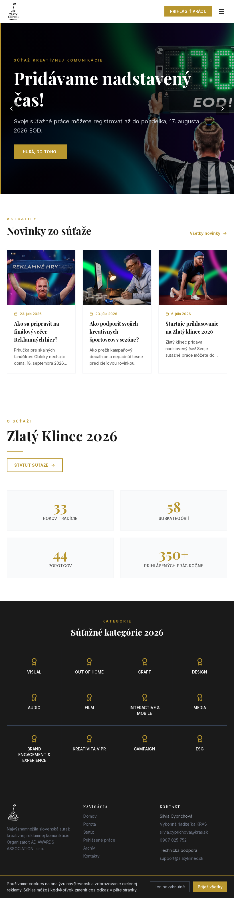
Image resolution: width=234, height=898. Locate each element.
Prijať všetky (210, 886)
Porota (89, 824)
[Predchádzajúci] (11, 108)
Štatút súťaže (31, 465)
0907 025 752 (173, 840)
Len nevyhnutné (170, 886)
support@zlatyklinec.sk (181, 858)
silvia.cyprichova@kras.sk (184, 832)
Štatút (88, 832)
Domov (90, 816)
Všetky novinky (205, 233)
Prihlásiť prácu (188, 11)
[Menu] (221, 11)
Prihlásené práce (99, 840)
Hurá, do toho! (40, 151)
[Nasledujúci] (222, 108)
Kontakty (91, 856)
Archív (89, 848)
